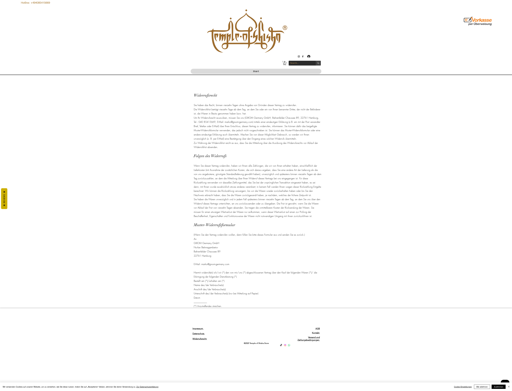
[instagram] (298, 56)
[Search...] (318, 63)
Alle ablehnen (482, 386)
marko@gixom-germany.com (239, 121)
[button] (284, 63)
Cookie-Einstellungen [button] (463, 386)
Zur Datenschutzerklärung (147, 386)
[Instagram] (285, 345)
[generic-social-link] (302, 56)
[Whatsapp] (289, 345)
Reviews (4, 198)
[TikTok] (281, 345)
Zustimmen (498, 386)
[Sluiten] (508, 387)
